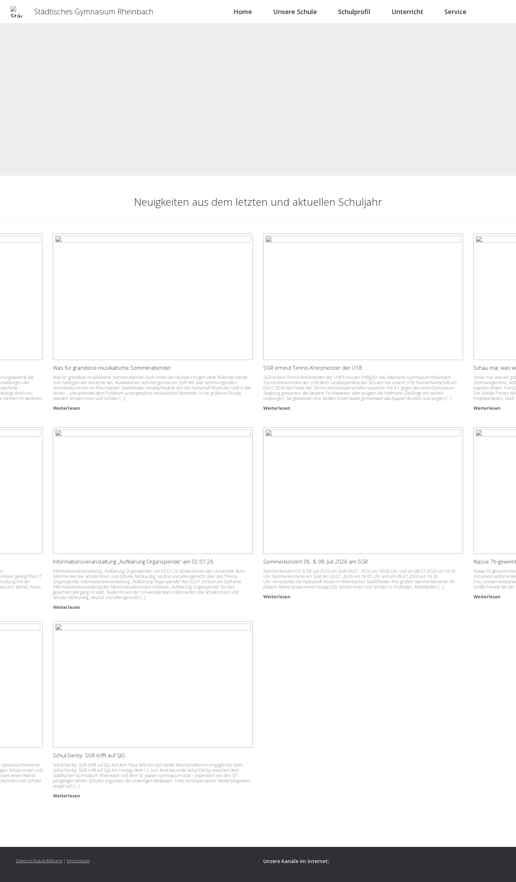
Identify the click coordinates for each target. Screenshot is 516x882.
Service (455, 11)
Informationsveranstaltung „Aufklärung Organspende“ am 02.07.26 (133, 561)
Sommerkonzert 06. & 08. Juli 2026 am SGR (315, 561)
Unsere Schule (295, 11)
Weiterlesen (67, 408)
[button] (505, 11)
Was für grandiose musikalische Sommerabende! (112, 367)
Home (242, 11)
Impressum (78, 860)
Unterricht (407, 11)
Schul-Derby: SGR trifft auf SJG (89, 755)
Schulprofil (354, 11)
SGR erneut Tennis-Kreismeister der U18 (312, 367)
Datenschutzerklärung (39, 860)
